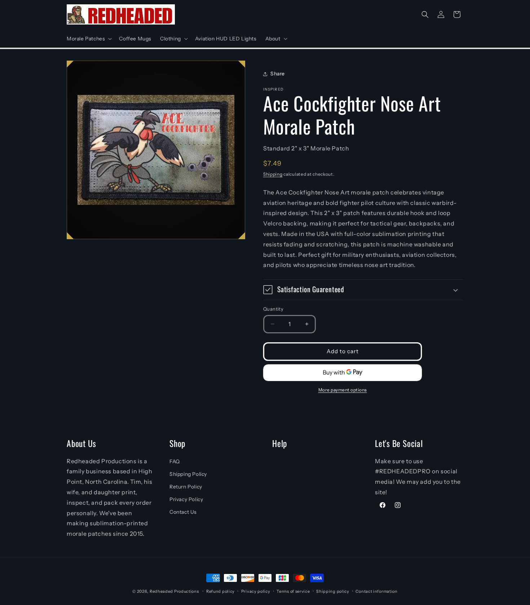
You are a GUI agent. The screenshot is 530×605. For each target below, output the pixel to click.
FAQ (174, 461)
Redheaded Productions (174, 591)
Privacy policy (255, 591)
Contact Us (183, 512)
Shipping (273, 174)
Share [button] (277, 73)
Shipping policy (332, 591)
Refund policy (220, 591)
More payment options (342, 390)
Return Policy (185, 486)
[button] (88, 38)
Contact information (376, 591)
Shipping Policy (188, 474)
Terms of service (293, 591)
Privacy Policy (186, 499)
